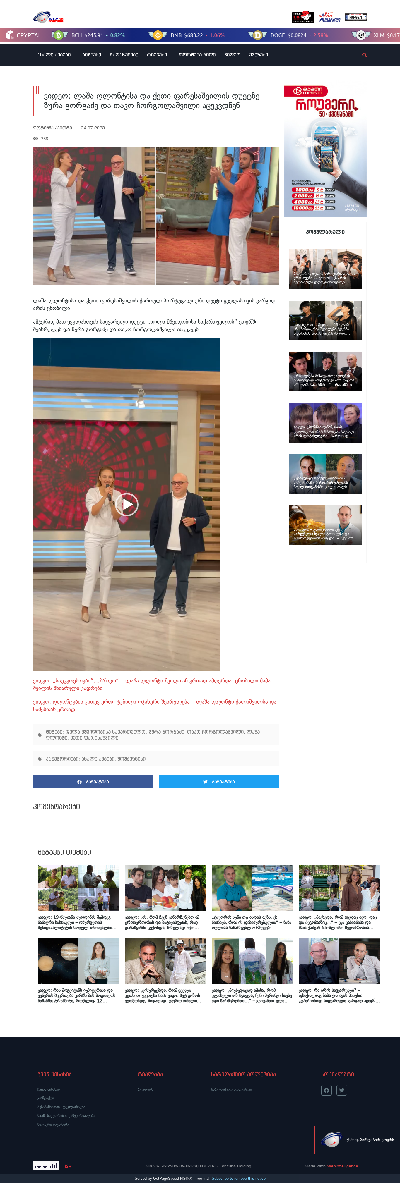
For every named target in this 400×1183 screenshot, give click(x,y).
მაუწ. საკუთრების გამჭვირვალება (66, 1115)
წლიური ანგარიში (53, 1124)
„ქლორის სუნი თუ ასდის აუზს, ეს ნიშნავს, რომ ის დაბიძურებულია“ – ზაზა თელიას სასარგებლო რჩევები (251, 922)
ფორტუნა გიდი (197, 55)
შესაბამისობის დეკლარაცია (61, 1107)
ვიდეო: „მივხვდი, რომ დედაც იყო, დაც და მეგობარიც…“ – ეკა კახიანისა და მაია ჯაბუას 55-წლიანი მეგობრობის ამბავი (338, 922)
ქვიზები (258, 55)
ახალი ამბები (54, 55)
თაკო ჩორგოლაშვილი (215, 732)
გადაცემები (124, 55)
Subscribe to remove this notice (239, 1178)
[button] (127, 504)
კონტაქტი (45, 1098)
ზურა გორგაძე (166, 732)
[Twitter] (341, 1090)
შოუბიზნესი (131, 759)
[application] (126, 504)
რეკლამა (145, 1089)
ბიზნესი (91, 55)
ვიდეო (232, 55)
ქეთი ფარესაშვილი (94, 738)
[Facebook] (326, 1090)
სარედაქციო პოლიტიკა (231, 1089)
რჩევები (157, 55)
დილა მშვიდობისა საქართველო (105, 732)
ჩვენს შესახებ (48, 1089)
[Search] (359, 55)
